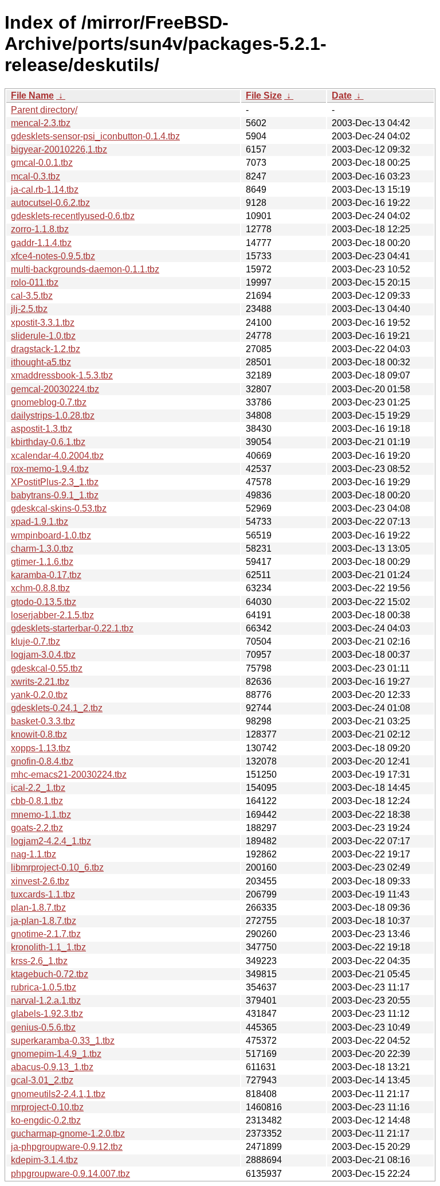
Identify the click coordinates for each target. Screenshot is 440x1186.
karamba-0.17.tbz (46, 575)
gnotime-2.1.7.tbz (46, 934)
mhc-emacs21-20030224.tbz (69, 774)
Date (342, 95)
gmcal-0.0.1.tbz (42, 162)
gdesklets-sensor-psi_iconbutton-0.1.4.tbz (95, 136)
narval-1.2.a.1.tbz (46, 1000)
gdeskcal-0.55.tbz (46, 668)
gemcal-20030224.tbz (55, 389)
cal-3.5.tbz (32, 296)
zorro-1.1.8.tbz (40, 229)
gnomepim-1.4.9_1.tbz (56, 1054)
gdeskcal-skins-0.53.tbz (59, 508)
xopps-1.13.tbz (40, 748)
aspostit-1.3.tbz (41, 429)
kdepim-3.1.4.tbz (44, 1160)
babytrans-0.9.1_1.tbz (55, 495)
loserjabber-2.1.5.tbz (52, 615)
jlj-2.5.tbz (29, 309)
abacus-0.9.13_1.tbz (52, 1067)
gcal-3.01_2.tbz (42, 1080)
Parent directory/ (44, 110)
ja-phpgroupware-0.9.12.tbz (67, 1147)
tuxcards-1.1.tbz (43, 894)
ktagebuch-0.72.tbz (49, 974)
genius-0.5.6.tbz (43, 1027)
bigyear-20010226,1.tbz (59, 149)
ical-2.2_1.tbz (38, 788)
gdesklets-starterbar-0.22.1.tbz (72, 628)
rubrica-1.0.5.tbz (43, 987)
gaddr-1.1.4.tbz (41, 243)
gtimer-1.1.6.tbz (42, 562)
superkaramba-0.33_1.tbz (63, 1040)
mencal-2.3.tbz (40, 123)
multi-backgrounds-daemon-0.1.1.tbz (85, 269)
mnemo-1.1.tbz (41, 815)
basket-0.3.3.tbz (43, 721)
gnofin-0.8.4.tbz (42, 761)
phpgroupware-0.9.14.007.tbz (70, 1174)
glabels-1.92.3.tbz (47, 1014)
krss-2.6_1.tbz (39, 961)
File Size (264, 95)
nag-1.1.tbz (33, 854)
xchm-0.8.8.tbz (40, 588)
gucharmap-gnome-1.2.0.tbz (68, 1133)
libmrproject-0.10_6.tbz (57, 867)
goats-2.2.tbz (37, 828)
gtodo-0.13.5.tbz (43, 602)
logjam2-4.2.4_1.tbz (51, 841)
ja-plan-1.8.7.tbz (43, 921)
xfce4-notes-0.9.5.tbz (53, 256)
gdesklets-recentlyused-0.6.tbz (73, 216)
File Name (32, 95)
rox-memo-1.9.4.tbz (50, 469)
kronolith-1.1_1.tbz (48, 947)
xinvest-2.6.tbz (40, 881)
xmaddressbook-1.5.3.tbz (62, 375)
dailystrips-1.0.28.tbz (53, 415)
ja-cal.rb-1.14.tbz (44, 189)
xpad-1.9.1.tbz (39, 521)
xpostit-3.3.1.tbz (42, 322)
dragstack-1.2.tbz (45, 349)
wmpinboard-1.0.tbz (51, 535)
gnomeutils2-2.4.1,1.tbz (58, 1094)
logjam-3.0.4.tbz (43, 655)
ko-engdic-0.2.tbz (46, 1120)
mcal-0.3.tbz (35, 176)
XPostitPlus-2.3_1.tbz (55, 482)
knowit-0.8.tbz (39, 734)
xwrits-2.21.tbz (40, 681)
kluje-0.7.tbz (35, 641)
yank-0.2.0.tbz (39, 695)
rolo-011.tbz (34, 282)
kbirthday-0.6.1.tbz (48, 442)
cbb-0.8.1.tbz (37, 801)
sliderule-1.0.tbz (43, 336)
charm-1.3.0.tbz (42, 548)
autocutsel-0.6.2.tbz (50, 203)
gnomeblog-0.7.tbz (49, 402)
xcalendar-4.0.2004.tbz (57, 456)
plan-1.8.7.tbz (38, 907)
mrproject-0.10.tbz (47, 1107)
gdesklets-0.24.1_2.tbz (57, 708)
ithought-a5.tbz (41, 362)
